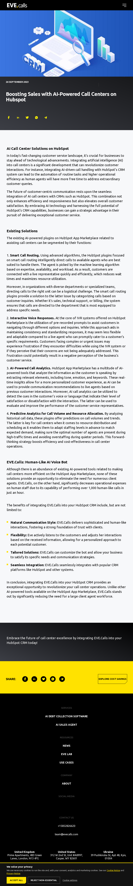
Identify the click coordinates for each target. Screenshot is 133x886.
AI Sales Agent (66, 724)
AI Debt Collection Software (66, 716)
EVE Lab (66, 754)
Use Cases (67, 762)
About (66, 783)
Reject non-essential (44, 880)
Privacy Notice (13, 873)
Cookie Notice (113, 870)
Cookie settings (70, 880)
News (66, 745)
